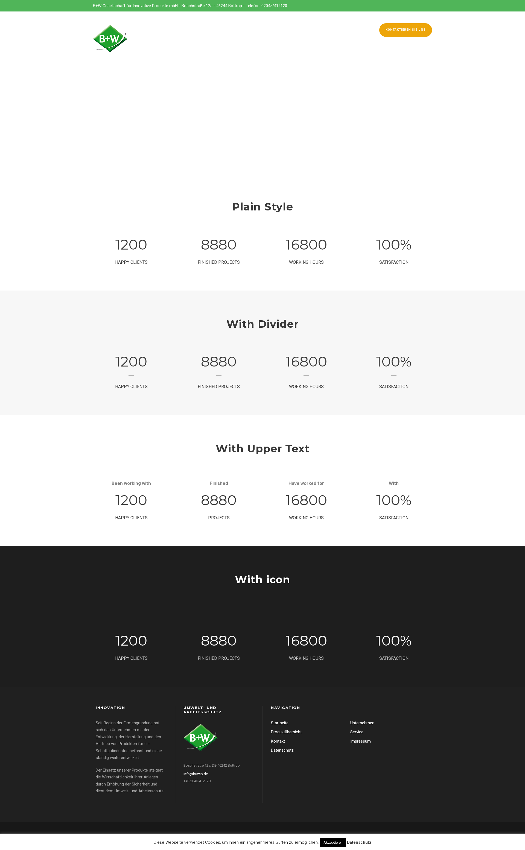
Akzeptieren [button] (333, 842)
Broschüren (321, 29)
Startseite (279, 722)
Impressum (360, 741)
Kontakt (352, 29)
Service (291, 29)
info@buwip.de (195, 774)
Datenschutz (282, 750)
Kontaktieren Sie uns (406, 29)
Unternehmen (228, 29)
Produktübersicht (286, 731)
